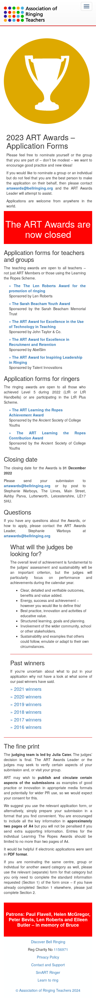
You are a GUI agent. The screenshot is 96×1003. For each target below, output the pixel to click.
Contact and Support (48, 964)
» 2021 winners (25, 688)
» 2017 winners (25, 719)
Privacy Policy (48, 957)
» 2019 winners (25, 704)
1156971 (61, 949)
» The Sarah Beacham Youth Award (39, 303)
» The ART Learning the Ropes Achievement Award (36, 412)
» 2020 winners (25, 696)
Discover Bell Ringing (48, 941)
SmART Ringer (48, 972)
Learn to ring (48, 980)
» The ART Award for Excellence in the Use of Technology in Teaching (46, 324)
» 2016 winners (25, 727)
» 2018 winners (25, 711)
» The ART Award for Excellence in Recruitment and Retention (39, 342)
